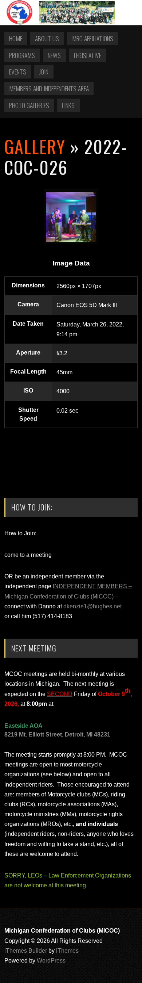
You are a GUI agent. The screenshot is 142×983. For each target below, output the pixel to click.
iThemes (67, 951)
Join (43, 71)
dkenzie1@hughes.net (92, 606)
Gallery (35, 146)
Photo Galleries (29, 105)
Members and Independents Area (49, 88)
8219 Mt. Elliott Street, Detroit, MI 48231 (57, 734)
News (54, 55)
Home (15, 38)
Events (17, 71)
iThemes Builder (25, 951)
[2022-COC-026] (71, 242)
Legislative (87, 55)
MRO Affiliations (92, 38)
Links (68, 105)
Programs (22, 55)
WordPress (51, 960)
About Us (47, 38)
